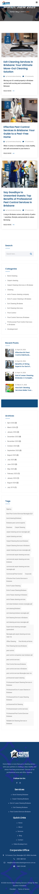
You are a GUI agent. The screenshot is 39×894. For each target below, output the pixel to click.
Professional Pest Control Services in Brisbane (19, 323)
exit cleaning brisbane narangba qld (17, 613)
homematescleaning (14, 76)
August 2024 (11, 483)
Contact (20, 840)
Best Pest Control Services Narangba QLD (19, 513)
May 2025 (10, 469)
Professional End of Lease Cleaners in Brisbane (18, 691)
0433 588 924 (21, 859)
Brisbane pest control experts (15, 523)
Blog (20, 835)
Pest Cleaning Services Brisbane (16, 646)
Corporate (28, 574)
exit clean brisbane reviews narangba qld (19, 604)
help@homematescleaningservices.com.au (21, 863)
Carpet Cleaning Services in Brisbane (20, 285)
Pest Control (11, 313)
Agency (8, 509)
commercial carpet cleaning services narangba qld (18, 568)
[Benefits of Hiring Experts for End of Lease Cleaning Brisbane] (9, 364)
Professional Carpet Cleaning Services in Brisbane (19, 684)
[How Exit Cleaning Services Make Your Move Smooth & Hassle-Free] (9, 388)
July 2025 (10, 460)
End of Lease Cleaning (13, 586)
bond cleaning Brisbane (13, 518)
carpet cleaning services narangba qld (18, 550)
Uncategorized (12, 329)
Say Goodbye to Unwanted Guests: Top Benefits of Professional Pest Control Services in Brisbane (18, 199)
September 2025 (13, 450)
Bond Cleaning (12, 276)
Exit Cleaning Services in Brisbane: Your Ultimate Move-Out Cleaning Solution (18, 66)
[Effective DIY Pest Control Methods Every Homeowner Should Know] (9, 353)
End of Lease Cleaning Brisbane (16, 590)
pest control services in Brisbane (16, 668)
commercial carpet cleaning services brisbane (18, 560)
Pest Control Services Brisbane (18, 317)
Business (9, 527)
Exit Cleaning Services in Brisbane (17, 617)
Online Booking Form (20, 844)
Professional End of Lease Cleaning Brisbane (17, 698)
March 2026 (11, 427)
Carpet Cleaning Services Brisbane (17, 541)
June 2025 (11, 464)
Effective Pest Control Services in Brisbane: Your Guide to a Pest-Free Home (19, 132)
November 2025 (13, 441)
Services (20, 831)
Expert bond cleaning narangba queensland (16, 628)
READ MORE (7, 91)
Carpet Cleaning (20, 527)
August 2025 (11, 455)
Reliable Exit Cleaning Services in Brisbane (16, 722)
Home (20, 823)
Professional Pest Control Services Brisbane (17, 715)
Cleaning (10, 290)
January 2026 (12, 432)
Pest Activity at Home (25, 641)
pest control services (13, 659)
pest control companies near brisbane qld (19, 655)
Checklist (13, 889)
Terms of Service (23, 889)
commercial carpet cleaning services (18, 554)
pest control (10, 650)
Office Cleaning (11, 641)
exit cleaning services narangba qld (17, 622)
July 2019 (10, 487)
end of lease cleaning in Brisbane (16, 595)
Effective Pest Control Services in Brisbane (17, 580)
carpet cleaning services (14, 536)
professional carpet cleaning (15, 678)
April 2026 (10, 423)
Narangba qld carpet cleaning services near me (18, 635)
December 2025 (13, 437)
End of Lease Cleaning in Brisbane (19, 299)
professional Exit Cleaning (14, 704)
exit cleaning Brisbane (13, 608)
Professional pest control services (17, 709)
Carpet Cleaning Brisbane (20, 799)
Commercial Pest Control (14, 574)
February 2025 (12, 473)
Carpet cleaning (12, 280)
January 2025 (12, 478)
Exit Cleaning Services (15, 308)
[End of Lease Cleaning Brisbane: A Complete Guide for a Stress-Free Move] (9, 376)
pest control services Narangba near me (19, 673)
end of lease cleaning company (18, 294)
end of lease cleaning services (15, 599)
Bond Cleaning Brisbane (20, 795)
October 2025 (12, 446)
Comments (29, 76)
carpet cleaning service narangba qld (18, 532)
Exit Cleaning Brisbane (15, 304)
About (20, 827)
